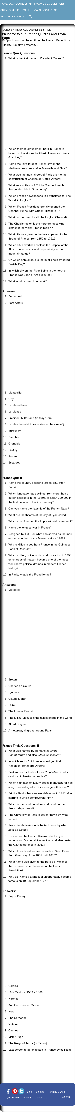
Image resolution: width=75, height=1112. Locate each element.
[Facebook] (8, 1091)
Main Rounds (37, 3)
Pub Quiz (22, 16)
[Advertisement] (37, 103)
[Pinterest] (15, 1091)
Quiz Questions (49, 10)
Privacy (27, 1097)
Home (4, 3)
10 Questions (56, 3)
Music (16, 10)
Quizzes (5, 10)
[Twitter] (21, 1091)
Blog (29, 1091)
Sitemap (39, 1091)
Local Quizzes (18, 3)
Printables (7, 16)
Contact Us (41, 1097)
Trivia (34, 10)
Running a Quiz (56, 1091)
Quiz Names (13, 1097)
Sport (25, 10)
